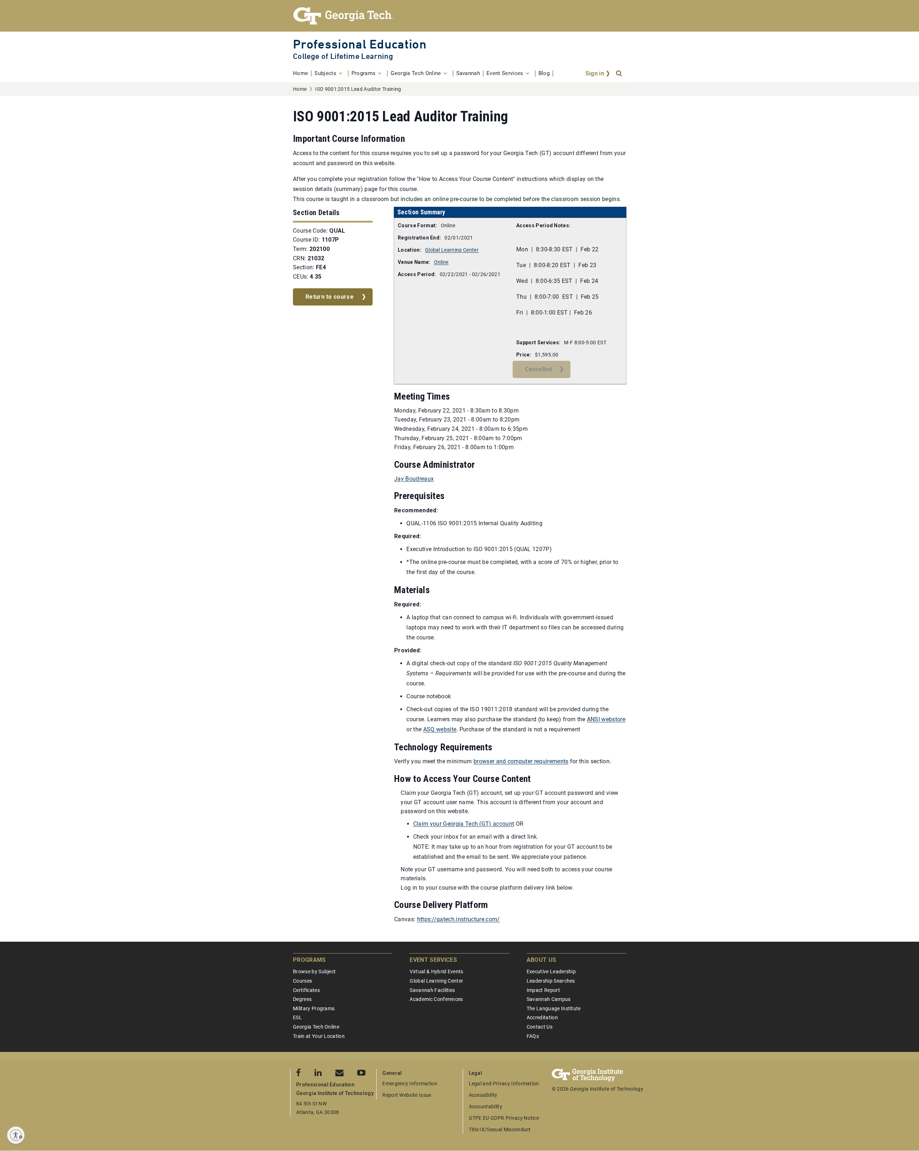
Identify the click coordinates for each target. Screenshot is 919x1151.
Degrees (302, 999)
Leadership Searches (551, 981)
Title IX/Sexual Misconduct (500, 1129)
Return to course (329, 296)
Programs (309, 959)
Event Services (433, 959)
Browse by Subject (314, 971)
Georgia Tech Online (316, 1027)
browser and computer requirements (521, 761)
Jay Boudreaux (414, 478)
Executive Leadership (551, 971)
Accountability (485, 1106)
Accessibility (483, 1095)
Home (300, 89)
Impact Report (543, 990)
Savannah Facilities (432, 990)
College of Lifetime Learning (343, 56)
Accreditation (542, 1017)
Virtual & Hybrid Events (436, 971)
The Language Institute (554, 1008)
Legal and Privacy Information (504, 1083)
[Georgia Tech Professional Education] (459, 16)
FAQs (533, 1036)
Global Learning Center (452, 250)
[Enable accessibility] (15, 1135)
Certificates (306, 990)
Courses (302, 981)
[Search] (619, 73)
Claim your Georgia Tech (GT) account (463, 823)
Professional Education (359, 44)
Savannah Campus (549, 999)
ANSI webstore (606, 719)
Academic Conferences (436, 999)
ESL (297, 1017)
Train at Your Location (319, 1036)
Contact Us (539, 1027)
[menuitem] (302, 73)
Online (441, 262)
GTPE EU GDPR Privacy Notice (504, 1118)
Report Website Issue (406, 1095)
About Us (541, 959)
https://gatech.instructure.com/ (458, 919)
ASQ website (440, 729)
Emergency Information (409, 1083)
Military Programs (314, 1008)
